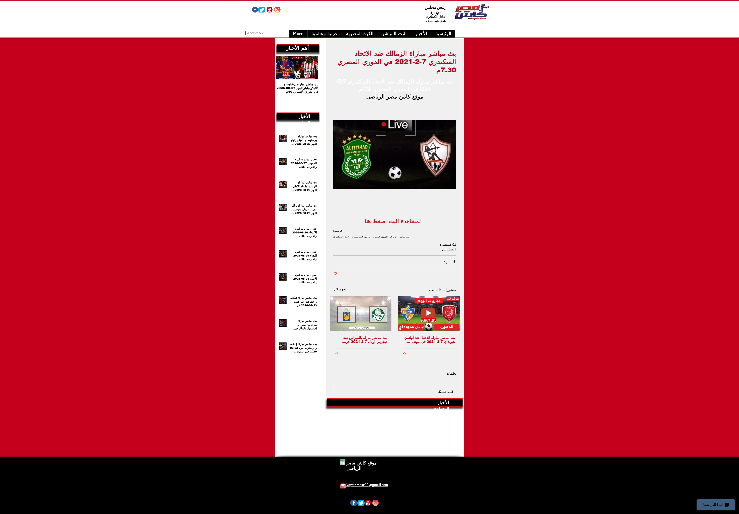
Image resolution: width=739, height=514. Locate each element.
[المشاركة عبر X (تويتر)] (445, 262)
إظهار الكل (339, 289)
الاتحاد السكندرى (341, 236)
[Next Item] (282, 68)
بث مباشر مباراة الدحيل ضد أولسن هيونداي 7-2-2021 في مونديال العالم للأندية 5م (429, 340)
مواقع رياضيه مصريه (361, 236)
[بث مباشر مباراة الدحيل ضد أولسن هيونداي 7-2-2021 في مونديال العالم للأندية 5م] (429, 313)
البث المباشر (449, 249)
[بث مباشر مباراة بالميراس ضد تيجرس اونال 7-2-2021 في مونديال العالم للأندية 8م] (360, 313)
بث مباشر (404, 236)
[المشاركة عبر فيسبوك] (454, 262)
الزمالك (393, 236)
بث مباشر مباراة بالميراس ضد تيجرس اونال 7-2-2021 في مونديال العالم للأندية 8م (365, 340)
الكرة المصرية (448, 244)
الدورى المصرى (380, 236)
